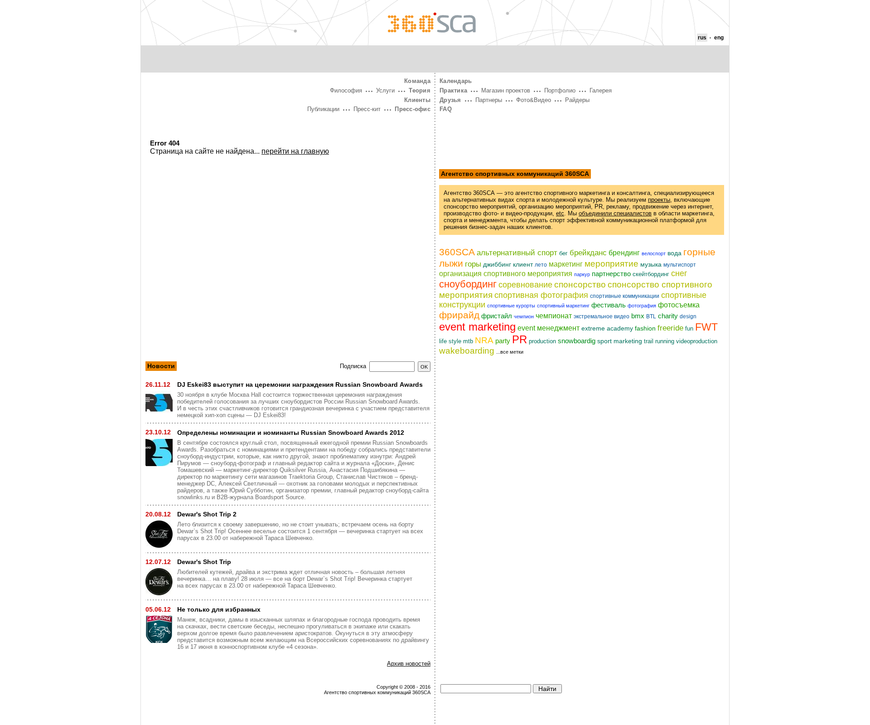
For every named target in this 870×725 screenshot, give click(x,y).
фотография (642, 305)
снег (679, 273)
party (502, 341)
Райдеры (577, 100)
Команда (417, 81)
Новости (161, 366)
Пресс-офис (412, 109)
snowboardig (576, 341)
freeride (670, 328)
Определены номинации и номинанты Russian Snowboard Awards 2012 (290, 432)
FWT (706, 327)
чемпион (524, 316)
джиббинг (497, 264)
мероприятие (611, 263)
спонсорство (580, 284)
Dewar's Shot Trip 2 (207, 514)
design (688, 316)
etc (560, 213)
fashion (645, 328)
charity (668, 316)
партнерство (611, 273)
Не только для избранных (219, 609)
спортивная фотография (541, 295)
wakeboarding (466, 350)
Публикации (323, 109)
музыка (651, 264)
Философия (346, 90)
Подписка (353, 366)
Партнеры (488, 100)
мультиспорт (679, 265)
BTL (651, 316)
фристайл (496, 316)
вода (674, 253)
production (542, 341)
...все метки (509, 352)
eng (719, 37)
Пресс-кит (367, 109)
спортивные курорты (511, 305)
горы (473, 263)
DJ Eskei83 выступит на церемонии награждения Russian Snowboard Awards (300, 384)
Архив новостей (408, 663)
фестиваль (608, 305)
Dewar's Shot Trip (204, 561)
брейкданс (588, 252)
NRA (484, 340)
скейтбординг (651, 274)
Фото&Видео (533, 100)
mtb (468, 341)
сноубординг (468, 284)
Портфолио (559, 90)
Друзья (450, 100)
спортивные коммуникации (624, 296)
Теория (419, 90)
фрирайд (459, 315)
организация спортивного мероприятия (505, 273)
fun (689, 329)
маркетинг (566, 264)
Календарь (456, 81)
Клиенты (417, 100)
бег (563, 253)
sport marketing (619, 341)
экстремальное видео (601, 316)
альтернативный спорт (517, 252)
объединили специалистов (615, 213)
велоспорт (654, 253)
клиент (523, 264)
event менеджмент (548, 328)
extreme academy (607, 328)
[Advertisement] (287, 239)
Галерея (601, 90)
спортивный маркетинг (563, 305)
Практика (453, 90)
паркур (582, 274)
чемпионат (554, 315)
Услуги (385, 90)
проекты (659, 199)
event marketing (477, 327)
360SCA (457, 252)
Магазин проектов (505, 90)
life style (450, 341)
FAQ (446, 109)
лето (541, 265)
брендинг (624, 253)
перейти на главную (295, 151)
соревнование (525, 284)
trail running (659, 341)
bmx (637, 316)
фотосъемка (679, 305)
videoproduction (696, 341)
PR (519, 339)
